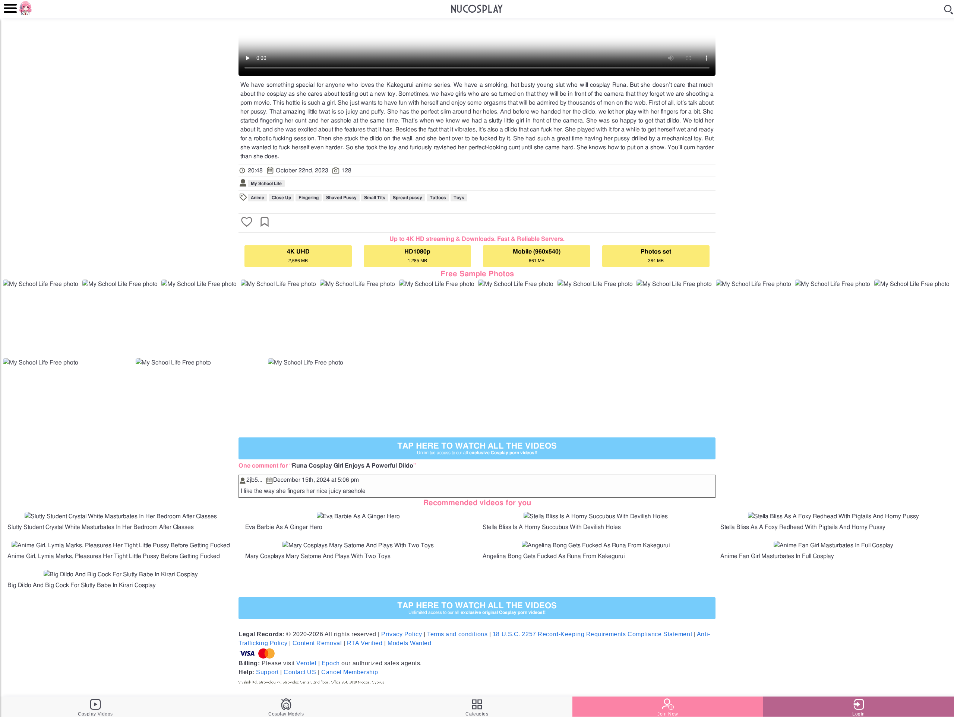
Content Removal (317, 643)
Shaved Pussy (341, 197)
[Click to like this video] (246, 223)
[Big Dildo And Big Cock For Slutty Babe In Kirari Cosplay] (121, 574)
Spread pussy (407, 197)
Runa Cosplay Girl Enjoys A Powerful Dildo (352, 466)
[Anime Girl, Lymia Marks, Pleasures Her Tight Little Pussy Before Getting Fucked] (121, 545)
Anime (257, 197)
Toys (459, 197)
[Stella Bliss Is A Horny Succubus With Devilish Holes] (596, 516)
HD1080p (417, 256)
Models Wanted (409, 643)
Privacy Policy (401, 634)
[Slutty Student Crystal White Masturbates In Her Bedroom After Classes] (121, 516)
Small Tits (374, 197)
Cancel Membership (349, 672)
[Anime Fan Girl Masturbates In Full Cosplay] (833, 545)
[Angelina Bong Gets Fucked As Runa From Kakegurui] (596, 545)
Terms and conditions (457, 634)
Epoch (331, 663)
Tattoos (438, 197)
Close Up (281, 197)
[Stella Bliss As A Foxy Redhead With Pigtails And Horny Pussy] (833, 516)
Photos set (656, 256)
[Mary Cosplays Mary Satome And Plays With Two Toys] (358, 545)
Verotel (306, 663)
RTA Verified (365, 643)
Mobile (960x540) (536, 256)
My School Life (266, 183)
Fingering (308, 197)
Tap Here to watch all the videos (477, 448)
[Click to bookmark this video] (264, 223)
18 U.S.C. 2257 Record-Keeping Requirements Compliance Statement (592, 634)
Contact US (300, 672)
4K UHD (298, 256)
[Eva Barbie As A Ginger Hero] (358, 516)
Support (267, 672)
